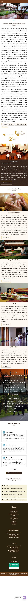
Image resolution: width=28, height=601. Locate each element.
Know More (6, 237)
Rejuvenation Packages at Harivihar (14, 533)
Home (14, 510)
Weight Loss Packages (14, 534)
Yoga (14, 515)
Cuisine (14, 521)
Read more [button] (5, 440)
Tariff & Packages (14, 518)
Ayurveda (14, 512)
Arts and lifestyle (14, 517)
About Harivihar (14, 511)
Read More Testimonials (14, 472)
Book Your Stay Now (14, 139)
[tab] (14, 486)
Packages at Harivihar (14, 514)
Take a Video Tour (7, 124)
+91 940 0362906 (19, 132)
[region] (14, 12)
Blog (14, 520)
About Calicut (14, 522)
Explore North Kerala (14, 411)
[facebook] (12, 561)
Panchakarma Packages (14, 537)
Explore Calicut (14, 394)
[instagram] (14, 561)
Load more (14, 469)
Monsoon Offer (9, 135)
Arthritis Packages (14, 536)
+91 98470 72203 (20, 134)
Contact (14, 524)
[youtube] (16, 561)
